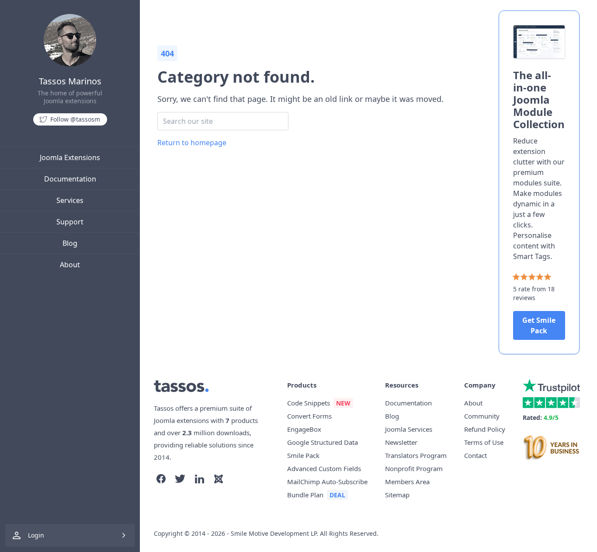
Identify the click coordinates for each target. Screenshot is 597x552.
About (70, 264)
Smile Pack (303, 455)
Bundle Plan (305, 494)
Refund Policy (484, 429)
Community (482, 416)
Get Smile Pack (538, 325)
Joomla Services (408, 429)
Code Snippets (308, 402)
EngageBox (304, 429)
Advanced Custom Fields (324, 468)
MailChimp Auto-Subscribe (327, 481)
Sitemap (397, 494)
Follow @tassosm (75, 119)
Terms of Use (483, 442)
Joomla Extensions (70, 157)
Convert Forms (309, 416)
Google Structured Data (322, 442)
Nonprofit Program (414, 468)
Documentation (70, 179)
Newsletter (401, 442)
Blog (69, 243)
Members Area (407, 481)
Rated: (541, 417)
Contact (475, 455)
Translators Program (416, 455)
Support (69, 222)
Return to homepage (191, 142)
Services (69, 200)
